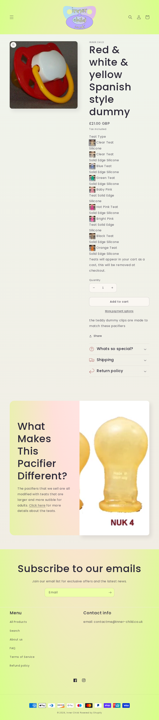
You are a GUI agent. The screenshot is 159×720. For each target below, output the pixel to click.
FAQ (13, 648)
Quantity (94, 280)
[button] (11, 17)
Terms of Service (22, 657)
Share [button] (98, 336)
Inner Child (73, 712)
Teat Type (97, 136)
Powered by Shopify (91, 712)
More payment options (119, 311)
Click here (37, 505)
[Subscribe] (110, 592)
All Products (18, 622)
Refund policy (20, 666)
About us (16, 639)
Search (15, 631)
